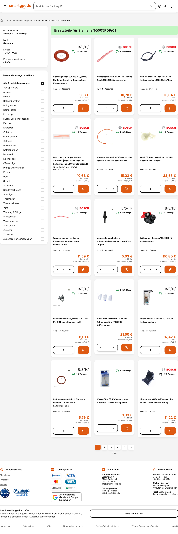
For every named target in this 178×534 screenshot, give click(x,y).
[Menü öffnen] (5, 6)
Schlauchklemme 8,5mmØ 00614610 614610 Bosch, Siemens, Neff (70, 320)
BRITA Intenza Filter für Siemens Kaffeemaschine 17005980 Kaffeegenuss (112, 321)
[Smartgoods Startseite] (20, 6)
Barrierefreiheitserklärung (107, 526)
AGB (48, 526)
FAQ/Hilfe (4, 480)
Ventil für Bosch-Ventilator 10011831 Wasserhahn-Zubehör (157, 159)
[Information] (159, 6)
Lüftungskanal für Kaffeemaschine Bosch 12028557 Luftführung (156, 401)
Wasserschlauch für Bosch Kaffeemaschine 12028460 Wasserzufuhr (66, 241)
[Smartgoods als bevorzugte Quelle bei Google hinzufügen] (66, 497)
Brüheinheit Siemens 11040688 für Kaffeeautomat (156, 239)
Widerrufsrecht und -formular (145, 526)
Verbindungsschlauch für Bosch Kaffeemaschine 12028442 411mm (156, 78)
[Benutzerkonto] (165, 6)
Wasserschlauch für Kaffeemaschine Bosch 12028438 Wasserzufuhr (114, 159)
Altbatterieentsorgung (73, 526)
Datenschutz (28, 526)
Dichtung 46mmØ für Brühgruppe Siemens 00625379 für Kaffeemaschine (69, 402)
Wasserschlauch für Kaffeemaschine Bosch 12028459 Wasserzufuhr (114, 78)
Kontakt (3, 484)
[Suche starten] (151, 6)
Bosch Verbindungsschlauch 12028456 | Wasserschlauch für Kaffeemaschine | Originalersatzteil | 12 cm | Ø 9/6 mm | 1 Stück (70, 162)
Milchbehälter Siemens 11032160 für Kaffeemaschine (157, 320)
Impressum (5, 526)
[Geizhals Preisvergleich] (21, 493)
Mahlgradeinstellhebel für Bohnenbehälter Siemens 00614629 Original (114, 241)
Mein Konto (5, 475)
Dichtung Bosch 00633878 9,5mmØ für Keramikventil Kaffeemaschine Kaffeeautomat (70, 79)
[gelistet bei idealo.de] (5, 493)
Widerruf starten (134, 513)
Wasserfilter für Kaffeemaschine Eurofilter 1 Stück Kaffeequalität (112, 401)
